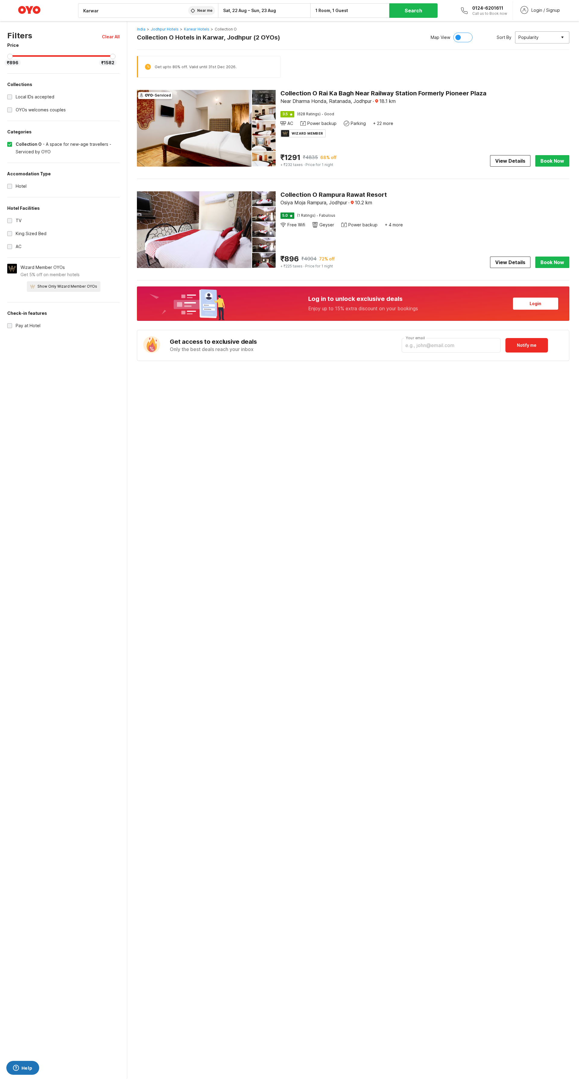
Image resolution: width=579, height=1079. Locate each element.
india (141, 29)
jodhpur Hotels (165, 29)
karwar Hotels (196, 29)
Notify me (526, 345)
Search (413, 11)
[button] (111, 37)
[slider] (10, 56)
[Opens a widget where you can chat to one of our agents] (22, 1068)
